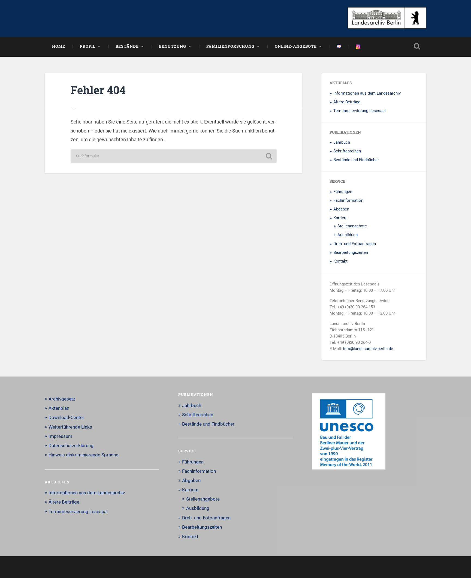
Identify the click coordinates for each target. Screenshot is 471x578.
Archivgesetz (62, 399)
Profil (87, 46)
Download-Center (66, 417)
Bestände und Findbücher (356, 159)
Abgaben (341, 209)
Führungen (342, 191)
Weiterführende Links (70, 427)
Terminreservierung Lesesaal (359, 110)
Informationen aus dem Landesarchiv (367, 93)
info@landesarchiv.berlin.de (368, 348)
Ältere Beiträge (346, 102)
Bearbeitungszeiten (350, 252)
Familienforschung (230, 46)
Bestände (127, 46)
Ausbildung (347, 234)
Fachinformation (348, 200)
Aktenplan (59, 408)
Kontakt (340, 261)
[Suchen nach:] (174, 156)
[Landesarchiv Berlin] (387, 18)
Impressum (60, 436)
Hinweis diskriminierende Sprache (83, 454)
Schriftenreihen (347, 151)
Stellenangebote (352, 226)
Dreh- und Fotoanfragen (354, 243)
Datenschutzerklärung (71, 445)
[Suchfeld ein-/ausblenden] (417, 46)
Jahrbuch (341, 142)
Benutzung (172, 46)
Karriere (340, 217)
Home (58, 46)
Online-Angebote (296, 46)
